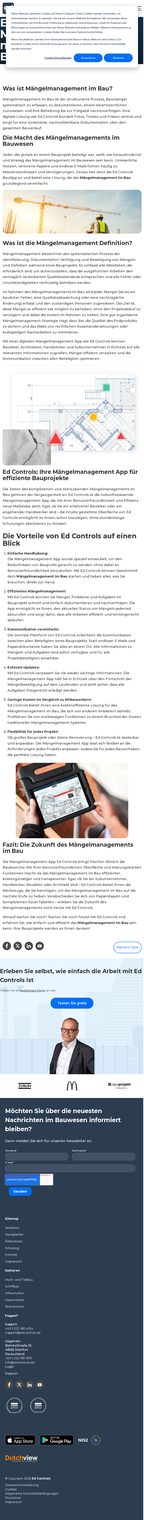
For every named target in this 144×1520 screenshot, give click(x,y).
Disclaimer (13, 1498)
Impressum (13, 1502)
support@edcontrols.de (22, 1333)
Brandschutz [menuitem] (14, 1306)
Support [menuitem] (11, 1373)
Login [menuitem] (9, 1366)
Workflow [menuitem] (12, 1228)
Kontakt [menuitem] (11, 1254)
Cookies (11, 1489)
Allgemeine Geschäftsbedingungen (31, 1493)
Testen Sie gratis (72, 1003)
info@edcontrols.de (19, 1362)
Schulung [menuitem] (12, 1248)
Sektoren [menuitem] (12, 1270)
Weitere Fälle (127, 947)
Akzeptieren (88, 57)
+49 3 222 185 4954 (19, 1328)
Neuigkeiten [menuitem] (14, 1234)
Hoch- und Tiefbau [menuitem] (19, 1280)
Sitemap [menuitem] (12, 1218)
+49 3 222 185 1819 (18, 1358)
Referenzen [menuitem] (13, 1241)
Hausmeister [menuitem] (15, 1300)
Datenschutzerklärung (22, 1485)
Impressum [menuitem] (13, 1261)
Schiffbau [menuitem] (12, 1286)
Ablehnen (118, 57)
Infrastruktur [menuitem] (14, 1293)
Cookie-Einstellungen (57, 57)
